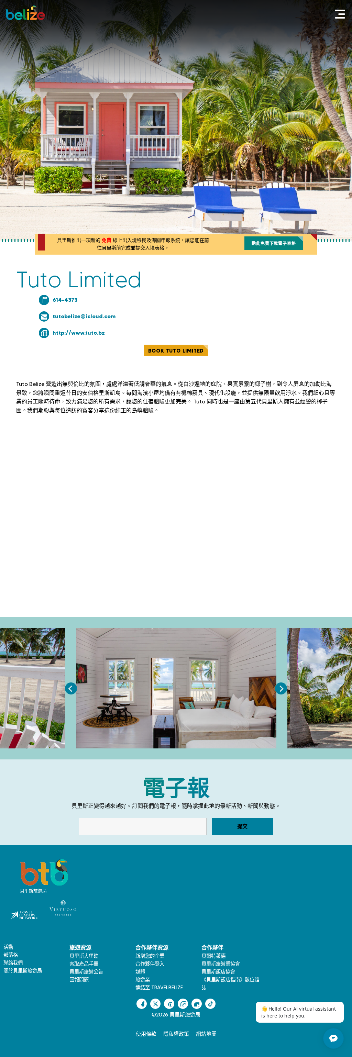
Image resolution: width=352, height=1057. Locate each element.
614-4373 (65, 299)
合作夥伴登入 (149, 964)
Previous (71, 688)
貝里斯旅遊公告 (86, 972)
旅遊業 (142, 980)
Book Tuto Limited (176, 350)
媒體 (140, 972)
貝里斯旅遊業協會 (220, 964)
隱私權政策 (176, 1034)
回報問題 (79, 980)
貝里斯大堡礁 (83, 956)
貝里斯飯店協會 (218, 972)
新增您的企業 (149, 956)
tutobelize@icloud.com (84, 316)
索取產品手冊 (83, 964)
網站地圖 (206, 1034)
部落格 (10, 955)
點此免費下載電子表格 (274, 243)
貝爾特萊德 (213, 956)
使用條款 (146, 1034)
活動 (8, 947)
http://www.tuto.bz (79, 332)
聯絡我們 (13, 963)
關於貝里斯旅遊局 (22, 971)
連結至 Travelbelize (159, 987)
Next (281, 688)
